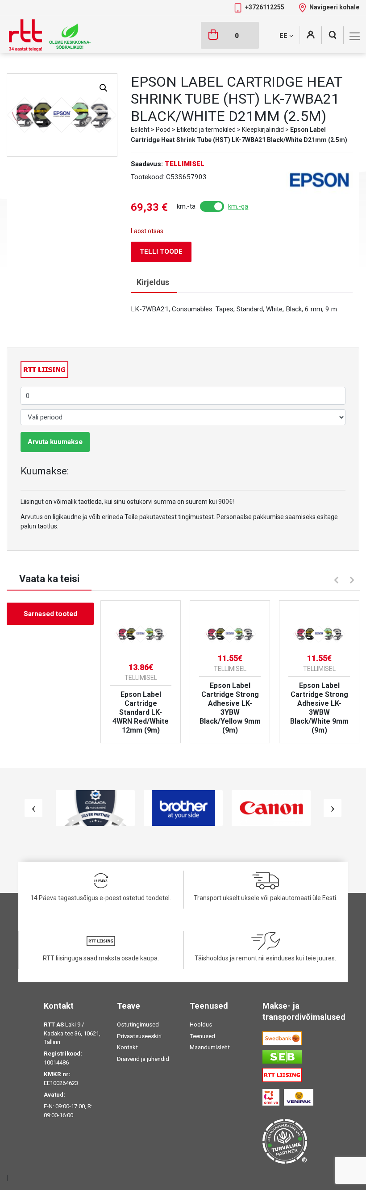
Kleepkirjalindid (263, 129)
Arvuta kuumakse (55, 442)
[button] (104, 88)
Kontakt (127, 1047)
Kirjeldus (153, 282)
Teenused (202, 1036)
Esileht (140, 129)
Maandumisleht (210, 1047)
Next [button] (353, 581)
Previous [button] (335, 578)
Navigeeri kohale (334, 7)
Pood (163, 129)
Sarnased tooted (50, 614)
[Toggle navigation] (354, 36)
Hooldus (201, 1024)
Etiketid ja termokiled (206, 129)
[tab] (153, 282)
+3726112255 (265, 7)
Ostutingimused (138, 1024)
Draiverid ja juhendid (143, 1059)
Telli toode (161, 251)
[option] (140, 671)
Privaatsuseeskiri (139, 1036)
